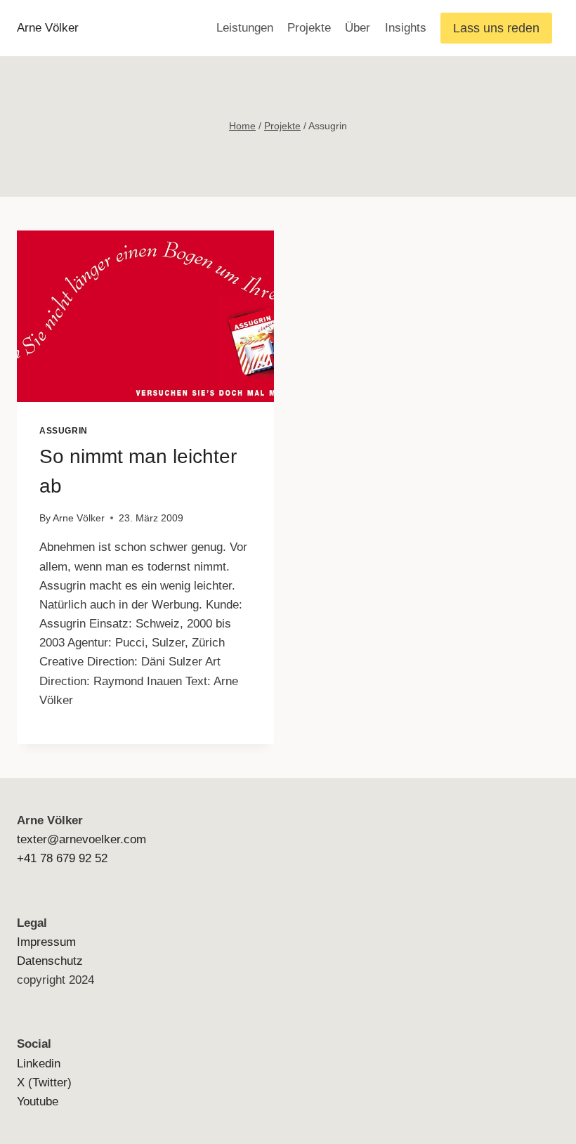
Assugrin (63, 431)
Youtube (37, 1101)
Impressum (46, 942)
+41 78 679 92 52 (62, 858)
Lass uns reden (496, 28)
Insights (405, 27)
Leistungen (244, 27)
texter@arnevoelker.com (81, 839)
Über (357, 27)
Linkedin (38, 1063)
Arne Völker (79, 518)
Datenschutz (50, 961)
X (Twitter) (44, 1082)
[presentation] (145, 316)
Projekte (309, 27)
